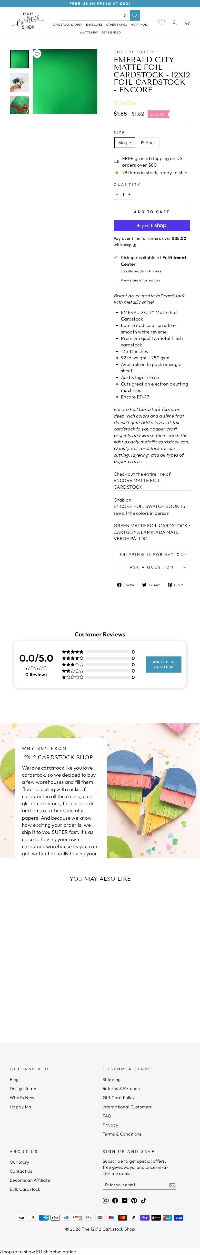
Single (124, 142)
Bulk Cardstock (25, 1189)
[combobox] (100, 15)
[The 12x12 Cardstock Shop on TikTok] (144, 1200)
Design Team (23, 1088)
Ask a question (152, 567)
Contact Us (21, 1171)
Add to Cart (35, 1005)
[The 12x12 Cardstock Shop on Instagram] (106, 1200)
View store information (140, 280)
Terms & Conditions (122, 1134)
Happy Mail (22, 1107)
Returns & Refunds (121, 1088)
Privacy (110, 1125)
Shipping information (152, 554)
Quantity (127, 184)
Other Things (116, 24)
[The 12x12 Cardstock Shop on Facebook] (115, 1200)
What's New (89, 32)
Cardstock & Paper (67, 24)
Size (119, 132)
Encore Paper (134, 52)
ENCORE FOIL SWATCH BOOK (147, 506)
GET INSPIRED (111, 32)
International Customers (127, 1107)
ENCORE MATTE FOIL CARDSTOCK (137, 483)
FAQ (107, 1116)
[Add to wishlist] (37, 53)
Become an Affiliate (30, 1180)
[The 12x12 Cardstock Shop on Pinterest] (134, 1200)
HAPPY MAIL (139, 24)
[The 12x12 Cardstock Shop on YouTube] (125, 1200)
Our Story (19, 1162)
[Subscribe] (172, 1185)
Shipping (112, 1079)
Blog (14, 1079)
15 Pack (148, 142)
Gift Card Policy (119, 1097)
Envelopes (94, 24)
